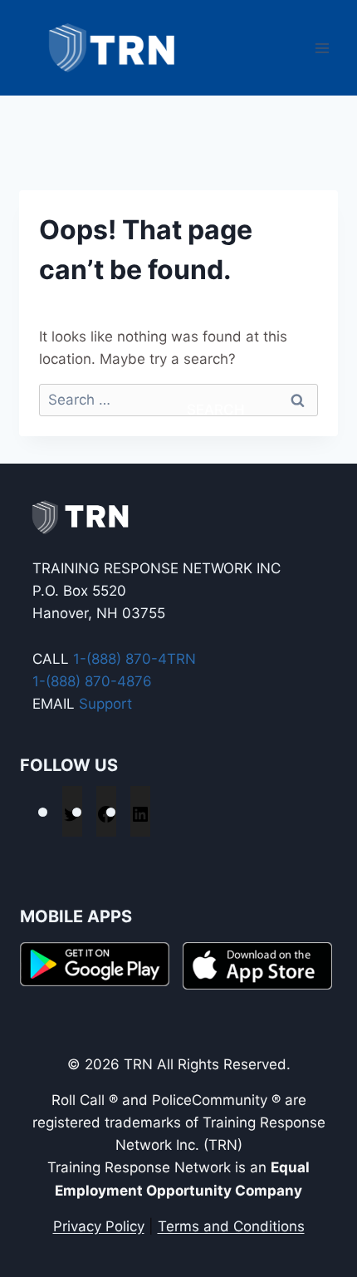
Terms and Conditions (231, 1226)
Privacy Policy (98, 1226)
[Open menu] (321, 48)
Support (105, 703)
